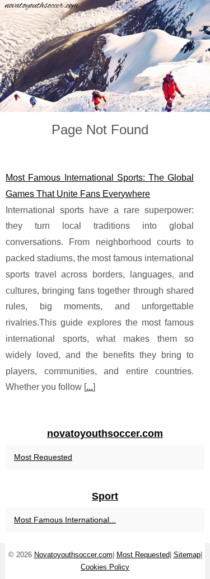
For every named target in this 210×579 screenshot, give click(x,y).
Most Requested (43, 457)
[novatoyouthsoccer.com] (105, 56)
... (89, 387)
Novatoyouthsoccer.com (73, 554)
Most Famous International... (65, 519)
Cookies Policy (105, 567)
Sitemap (187, 554)
